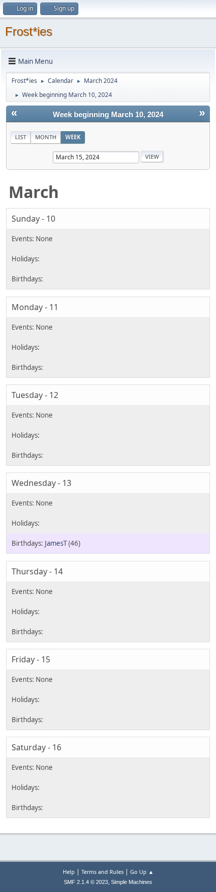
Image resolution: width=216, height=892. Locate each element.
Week (72, 137)
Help (69, 871)
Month (45, 137)
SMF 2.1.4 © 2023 (86, 882)
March (34, 192)
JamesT (56, 543)
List (20, 137)
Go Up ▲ (142, 871)
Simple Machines (131, 882)
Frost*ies (28, 31)
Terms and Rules (102, 871)
